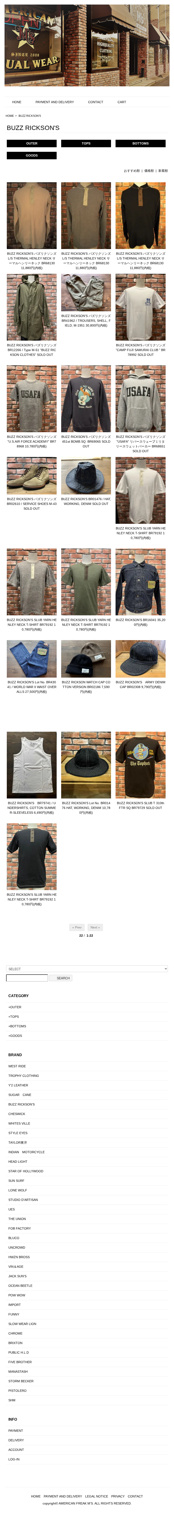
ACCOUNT (16, 1450)
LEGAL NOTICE (96, 1496)
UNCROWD (16, 1247)
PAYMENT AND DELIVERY (55, 102)
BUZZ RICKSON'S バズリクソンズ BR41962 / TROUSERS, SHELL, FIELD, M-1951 (86, 320)
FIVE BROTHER (20, 1362)
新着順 (163, 170)
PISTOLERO (17, 1390)
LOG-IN (13, 1459)
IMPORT (14, 1305)
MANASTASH (18, 1371)
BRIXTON (15, 1343)
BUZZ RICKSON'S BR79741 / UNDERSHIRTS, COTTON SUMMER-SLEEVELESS (31, 807)
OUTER (31, 143)
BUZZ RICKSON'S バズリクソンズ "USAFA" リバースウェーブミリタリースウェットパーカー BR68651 (140, 441)
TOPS (86, 143)
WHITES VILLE (19, 1123)
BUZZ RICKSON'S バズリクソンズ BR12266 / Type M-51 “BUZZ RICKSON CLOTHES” (31, 350)
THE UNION (17, 1219)
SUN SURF (16, 1181)
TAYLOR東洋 (17, 1142)
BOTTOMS (141, 143)
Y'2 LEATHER (18, 1085)
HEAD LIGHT (17, 1161)
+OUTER (14, 1007)
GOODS (32, 155)
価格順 (149, 170)
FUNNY (13, 1314)
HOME (10, 115)
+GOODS (15, 1036)
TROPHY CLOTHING (23, 1076)
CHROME (15, 1333)
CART (122, 102)
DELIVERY (16, 1440)
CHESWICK (16, 1114)
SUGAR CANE (19, 1095)
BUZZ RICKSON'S (30, 115)
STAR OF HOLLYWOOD (25, 1171)
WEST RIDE (17, 1066)
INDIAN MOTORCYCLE (26, 1152)
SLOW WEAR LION (22, 1324)
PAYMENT (15, 1430)
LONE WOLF (17, 1190)
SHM (11, 1400)
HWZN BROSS (19, 1257)
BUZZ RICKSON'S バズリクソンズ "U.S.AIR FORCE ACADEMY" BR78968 (31, 441)
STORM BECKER (21, 1381)
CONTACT (95, 102)
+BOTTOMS (17, 1026)
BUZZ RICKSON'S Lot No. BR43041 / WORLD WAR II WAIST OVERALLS (31, 687)
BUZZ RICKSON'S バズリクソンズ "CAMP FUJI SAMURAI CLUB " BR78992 (140, 350)
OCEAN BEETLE (20, 1285)
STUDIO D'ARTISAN (23, 1200)
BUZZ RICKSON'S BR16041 (136, 620)
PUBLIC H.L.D (18, 1352)
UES (11, 1209)
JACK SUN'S (17, 1276)
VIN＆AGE (15, 1266)
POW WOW (16, 1295)
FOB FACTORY (19, 1228)
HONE (16, 102)
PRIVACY (118, 1496)
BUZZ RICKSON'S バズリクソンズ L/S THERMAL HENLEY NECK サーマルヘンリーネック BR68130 (31, 258)
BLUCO (13, 1238)
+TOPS (13, 1016)
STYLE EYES (17, 1133)
